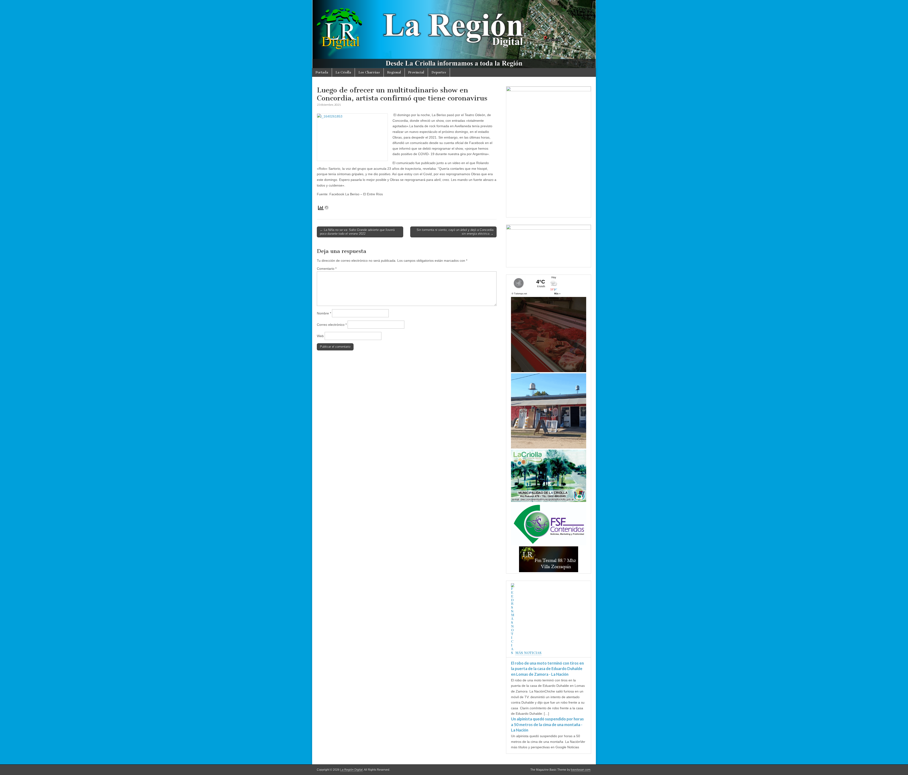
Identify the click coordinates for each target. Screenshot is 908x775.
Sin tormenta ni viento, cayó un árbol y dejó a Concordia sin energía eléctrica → (455, 231)
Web (320, 336)
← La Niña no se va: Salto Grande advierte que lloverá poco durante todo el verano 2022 (357, 231)
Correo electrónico (332, 325)
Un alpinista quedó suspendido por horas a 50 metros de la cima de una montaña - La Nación (547, 724)
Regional (394, 72)
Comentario (326, 268)
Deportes (439, 72)
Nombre (324, 313)
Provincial (416, 72)
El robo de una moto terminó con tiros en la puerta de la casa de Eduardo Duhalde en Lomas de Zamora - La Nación (547, 669)
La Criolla (343, 72)
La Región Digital (351, 769)
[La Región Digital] (454, 34)
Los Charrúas (369, 72)
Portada (322, 72)
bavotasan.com (580, 769)
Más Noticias (528, 653)
